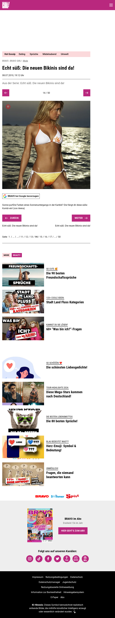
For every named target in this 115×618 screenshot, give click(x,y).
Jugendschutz (69, 582)
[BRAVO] (42, 496)
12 (26, 236)
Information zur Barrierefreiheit (46, 592)
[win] (85, 558)
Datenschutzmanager (49, 582)
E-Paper (54, 597)
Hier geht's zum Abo (73, 530)
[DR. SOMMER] (57, 496)
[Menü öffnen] (111, 5)
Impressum (37, 577)
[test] (66, 558)
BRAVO (5, 61)
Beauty (16, 255)
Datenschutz (76, 577)
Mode (25, 61)
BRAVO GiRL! (16, 61)
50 (59, 236)
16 (45, 236)
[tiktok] (38, 558)
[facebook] (48, 558)
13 (31, 236)
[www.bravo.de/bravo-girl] (6, 5)
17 (50, 236)
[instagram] (29, 558)
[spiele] (76, 558)
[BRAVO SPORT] (73, 496)
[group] (45, 54)
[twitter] (57, 558)
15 (41, 236)
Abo (62, 597)
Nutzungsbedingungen (57, 577)
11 (21, 236)
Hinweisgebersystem (74, 592)
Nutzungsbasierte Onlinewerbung (57, 587)
